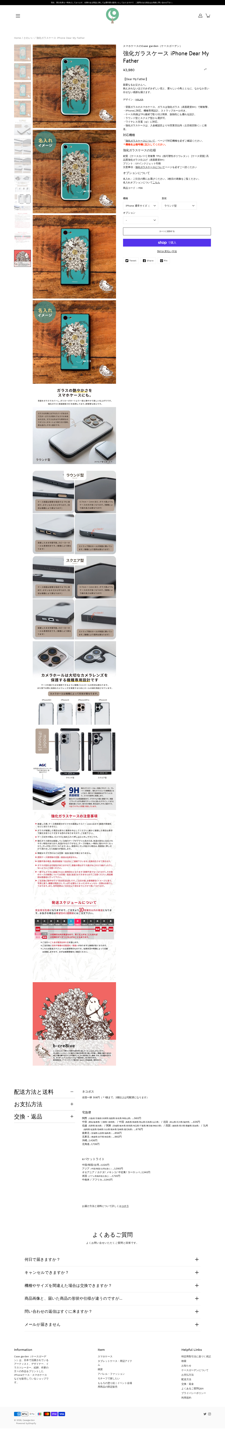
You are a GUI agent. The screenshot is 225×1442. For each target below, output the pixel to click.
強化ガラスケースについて (140, 140)
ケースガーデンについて (194, 1370)
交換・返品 (28, 1116)
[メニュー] (18, 16)
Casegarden (29, 1420)
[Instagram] (209, 1414)
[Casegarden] (112, 15)
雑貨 (100, 1369)
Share (150, 260)
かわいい (29, 37)
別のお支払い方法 (167, 251)
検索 (183, 1361)
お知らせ (186, 1365)
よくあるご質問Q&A (192, 1388)
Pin (166, 260)
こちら (156, 182)
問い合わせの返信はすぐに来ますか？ (58, 1311)
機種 (125, 198)
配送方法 (186, 1379)
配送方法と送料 (34, 1091)
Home (17, 37)
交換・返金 (187, 1383)
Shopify (32, 1423)
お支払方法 (28, 1104)
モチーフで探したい (109, 1378)
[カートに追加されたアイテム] (208, 15)
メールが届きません (43, 1324)
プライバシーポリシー (193, 1393)
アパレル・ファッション (111, 1373)
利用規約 (186, 1397)
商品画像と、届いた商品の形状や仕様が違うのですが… (73, 1298)
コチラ (125, 1206)
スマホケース (105, 1356)
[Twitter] (205, 1414)
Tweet (132, 260)
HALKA (139, 99)
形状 (164, 198)
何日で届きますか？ (42, 1259)
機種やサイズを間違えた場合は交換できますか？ (68, 1285)
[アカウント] (200, 15)
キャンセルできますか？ (47, 1272)
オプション (129, 212)
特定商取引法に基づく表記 (196, 1356)
